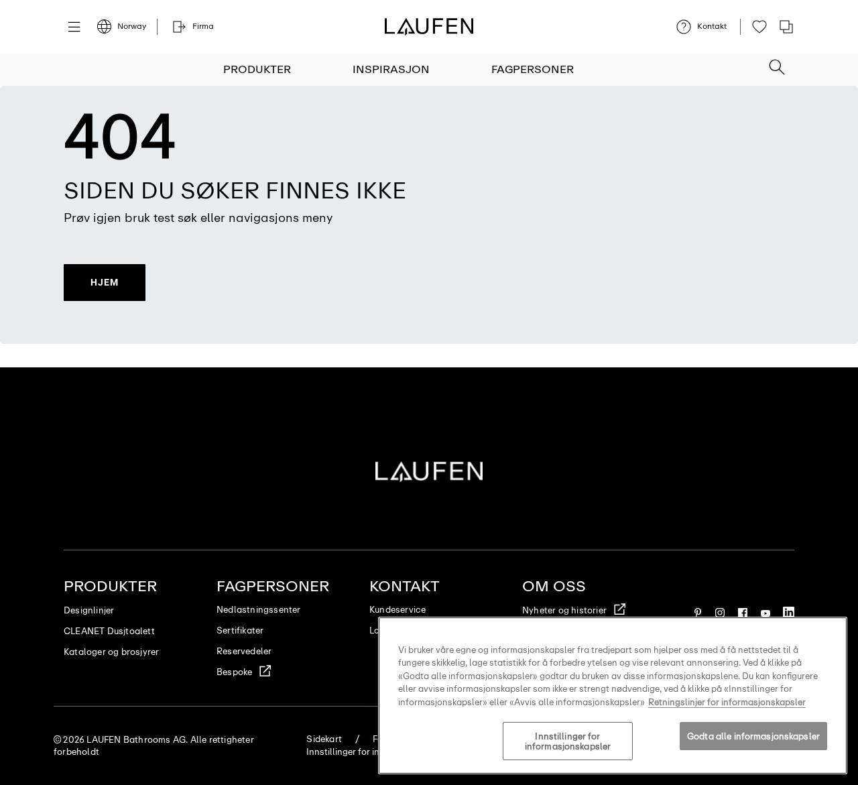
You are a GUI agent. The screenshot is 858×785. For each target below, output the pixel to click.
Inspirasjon (391, 69)
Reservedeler (244, 651)
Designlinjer (89, 610)
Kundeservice (397, 610)
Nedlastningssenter (259, 610)
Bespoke (234, 672)
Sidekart (324, 739)
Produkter (257, 69)
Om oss (554, 586)
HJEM (104, 282)
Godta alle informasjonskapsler (753, 736)
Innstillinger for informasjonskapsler (568, 741)
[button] (777, 63)
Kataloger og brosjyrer (111, 652)
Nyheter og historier (564, 610)
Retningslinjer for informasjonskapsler (727, 702)
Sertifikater (240, 630)
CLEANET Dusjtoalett (109, 631)
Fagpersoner (532, 69)
